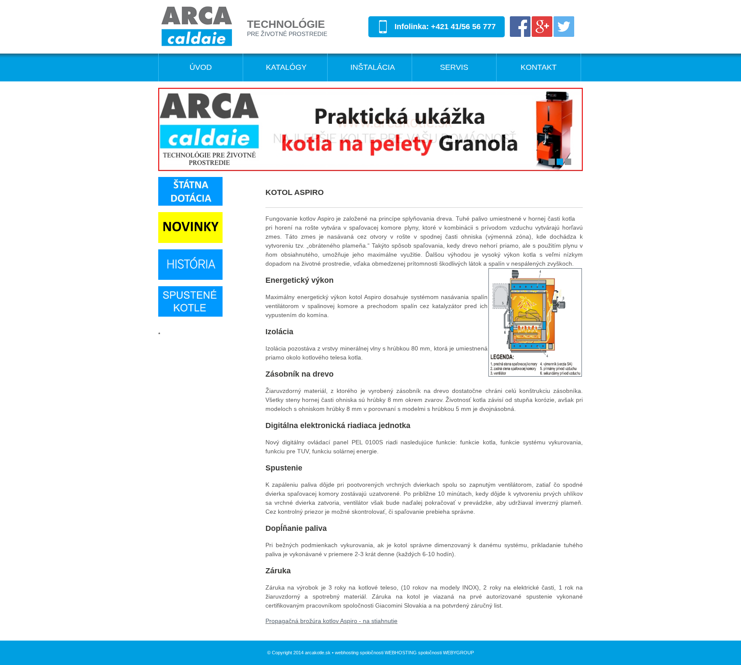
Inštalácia (372, 67)
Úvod (201, 67)
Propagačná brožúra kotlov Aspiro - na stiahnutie (331, 620)
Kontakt (539, 67)
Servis (454, 67)
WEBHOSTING (401, 652)
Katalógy (286, 67)
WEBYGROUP (458, 652)
